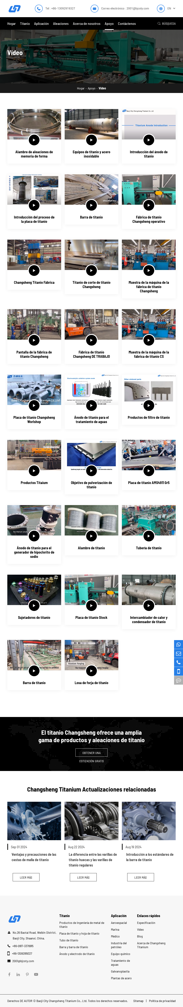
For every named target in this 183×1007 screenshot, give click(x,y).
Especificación (146, 923)
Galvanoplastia (120, 971)
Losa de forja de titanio (91, 683)
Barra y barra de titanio (73, 947)
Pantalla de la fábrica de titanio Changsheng (34, 354)
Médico (115, 936)
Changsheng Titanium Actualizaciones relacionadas (91, 789)
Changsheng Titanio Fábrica (34, 282)
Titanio (25, 23)
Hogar (11, 23)
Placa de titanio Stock (91, 617)
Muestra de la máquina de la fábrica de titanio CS (149, 354)
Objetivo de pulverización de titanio (91, 484)
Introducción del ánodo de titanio (149, 154)
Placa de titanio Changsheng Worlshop (34, 419)
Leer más (26, 877)
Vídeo (102, 88)
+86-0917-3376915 (22, 946)
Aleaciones (61, 23)
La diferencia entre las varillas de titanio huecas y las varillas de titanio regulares (93, 859)
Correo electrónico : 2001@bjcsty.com (125, 8)
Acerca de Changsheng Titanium (151, 945)
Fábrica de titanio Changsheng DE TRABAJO (91, 354)
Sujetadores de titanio (34, 617)
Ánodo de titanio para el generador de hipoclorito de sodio (34, 552)
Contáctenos (127, 23)
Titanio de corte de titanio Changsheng (91, 284)
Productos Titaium (34, 482)
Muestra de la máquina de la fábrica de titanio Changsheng (149, 286)
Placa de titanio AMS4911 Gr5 (149, 482)
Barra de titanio (91, 217)
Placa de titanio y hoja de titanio (79, 933)
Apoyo (109, 23)
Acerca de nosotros (86, 23)
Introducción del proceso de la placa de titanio (34, 219)
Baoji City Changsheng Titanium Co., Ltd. (61, 1001)
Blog (140, 936)
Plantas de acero (121, 978)
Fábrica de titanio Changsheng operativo (148, 219)
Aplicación (41, 23)
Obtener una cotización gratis (91, 754)
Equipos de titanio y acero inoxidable (91, 154)
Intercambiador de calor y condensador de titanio (148, 619)
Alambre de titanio (91, 548)
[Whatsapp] (178, 644)
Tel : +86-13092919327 (60, 8)
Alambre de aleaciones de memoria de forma (34, 154)
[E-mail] (178, 653)
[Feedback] (178, 680)
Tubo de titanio (68, 940)
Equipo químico (120, 954)
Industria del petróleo (119, 945)
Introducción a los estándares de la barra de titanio (150, 857)
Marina (115, 929)
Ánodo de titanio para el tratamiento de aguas (91, 419)
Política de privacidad (162, 1001)
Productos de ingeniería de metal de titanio (81, 925)
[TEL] (178, 662)
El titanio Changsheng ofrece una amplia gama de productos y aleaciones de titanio (91, 735)
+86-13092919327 (22, 953)
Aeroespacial (119, 923)
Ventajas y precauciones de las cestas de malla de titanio (34, 857)
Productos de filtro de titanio (149, 417)
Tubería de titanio (149, 548)
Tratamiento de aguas (120, 962)
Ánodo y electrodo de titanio (77, 954)
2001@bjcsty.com (23, 961)
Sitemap (138, 1001)
